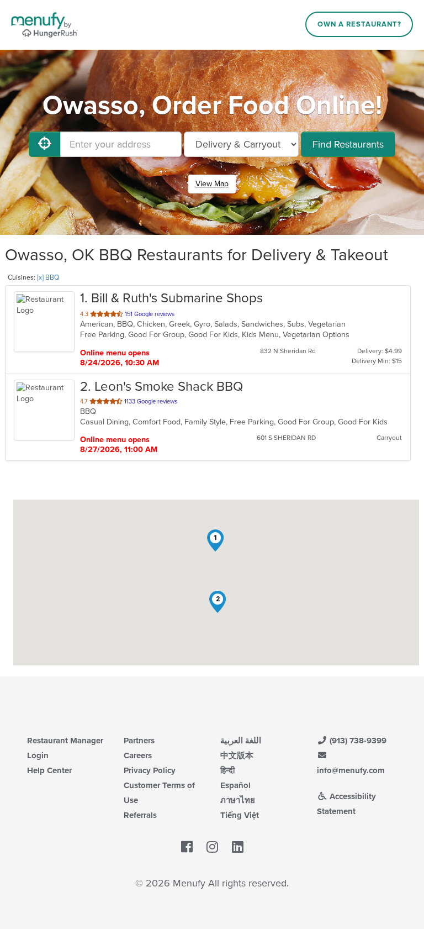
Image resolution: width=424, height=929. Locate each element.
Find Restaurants (348, 144)
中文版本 (236, 755)
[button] (215, 540)
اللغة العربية (240, 741)
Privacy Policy (150, 770)
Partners (139, 741)
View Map (212, 183)
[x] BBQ (48, 277)
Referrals (140, 815)
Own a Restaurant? (359, 24)
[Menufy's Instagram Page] (212, 847)
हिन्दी (227, 770)
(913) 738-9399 (356, 741)
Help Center (49, 770)
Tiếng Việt (239, 815)
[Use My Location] (45, 144)
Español (235, 785)
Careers (138, 755)
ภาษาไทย (237, 800)
